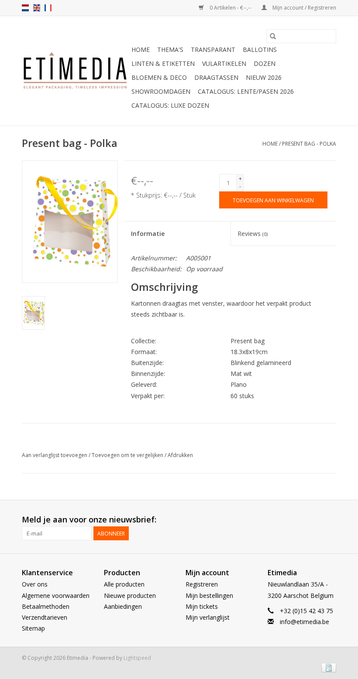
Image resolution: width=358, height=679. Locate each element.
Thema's (170, 49)
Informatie (148, 233)
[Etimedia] (75, 71)
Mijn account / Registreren (303, 7)
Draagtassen (216, 77)
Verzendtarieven (44, 617)
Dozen (264, 63)
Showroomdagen (160, 91)
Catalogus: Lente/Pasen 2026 (246, 91)
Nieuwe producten (130, 595)
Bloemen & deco (159, 77)
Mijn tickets (202, 606)
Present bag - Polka (309, 143)
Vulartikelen (224, 63)
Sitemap (33, 628)
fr (48, 7)
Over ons (35, 584)
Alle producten (124, 584)
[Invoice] (327, 667)
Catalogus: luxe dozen (170, 105)
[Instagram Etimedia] (329, 520)
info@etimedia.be (304, 622)
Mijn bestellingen (209, 595)
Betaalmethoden (45, 606)
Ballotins (260, 49)
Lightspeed (137, 658)
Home (140, 49)
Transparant (213, 49)
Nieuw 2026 (264, 77)
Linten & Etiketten (163, 63)
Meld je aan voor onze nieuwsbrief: (89, 519)
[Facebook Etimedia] (313, 520)
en (36, 7)
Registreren (202, 584)
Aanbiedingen (123, 606)
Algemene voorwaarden (56, 595)
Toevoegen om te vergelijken (128, 455)
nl (25, 7)
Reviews (253, 233)
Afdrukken (180, 455)
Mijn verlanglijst (208, 617)
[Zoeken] (272, 36)
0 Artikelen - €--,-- (230, 7)
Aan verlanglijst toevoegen (55, 455)
